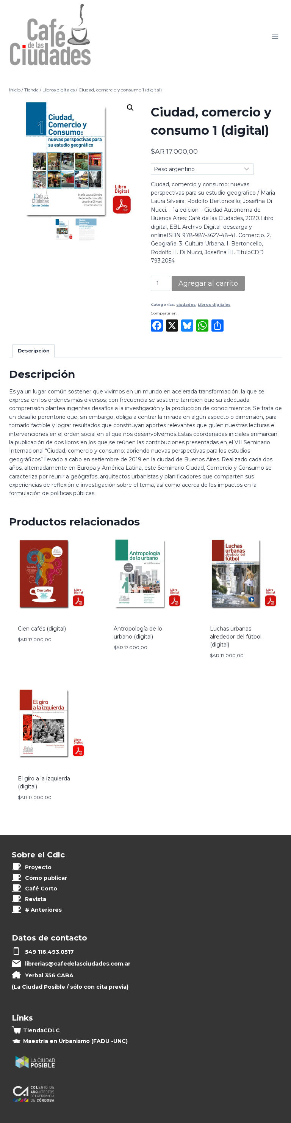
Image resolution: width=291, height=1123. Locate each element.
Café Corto (41, 888)
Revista (35, 899)
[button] (130, 108)
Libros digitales (214, 304)
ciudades (186, 304)
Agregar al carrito (208, 283)
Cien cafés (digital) (42, 628)
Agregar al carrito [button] (46, 653)
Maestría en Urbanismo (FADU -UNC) (75, 1041)
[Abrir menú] (275, 37)
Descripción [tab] (34, 351)
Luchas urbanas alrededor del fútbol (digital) (235, 636)
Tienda (41, 1030)
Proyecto (38, 867)
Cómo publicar (46, 877)
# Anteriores (43, 909)
